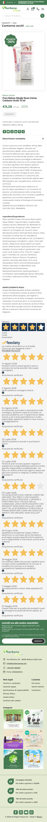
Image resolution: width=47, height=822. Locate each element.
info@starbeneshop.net (16, 663)
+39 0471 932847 (13, 668)
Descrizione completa (14, 138)
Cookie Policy (8, 697)
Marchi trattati (38, 687)
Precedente (6, 351)
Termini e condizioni (11, 683)
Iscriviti (38, 641)
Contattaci (36, 690)
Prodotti (6, 23)
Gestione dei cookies (12, 701)
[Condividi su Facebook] (4, 131)
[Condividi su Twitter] (8, 131)
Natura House (9, 95)
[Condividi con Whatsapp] (12, 131)
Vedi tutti (29, 26)
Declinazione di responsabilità (16, 690)
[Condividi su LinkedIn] (15, 131)
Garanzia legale (9, 687)
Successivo (15, 351)
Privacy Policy (13, 636)
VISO (14, 23)
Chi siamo (36, 683)
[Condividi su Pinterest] (19, 131)
